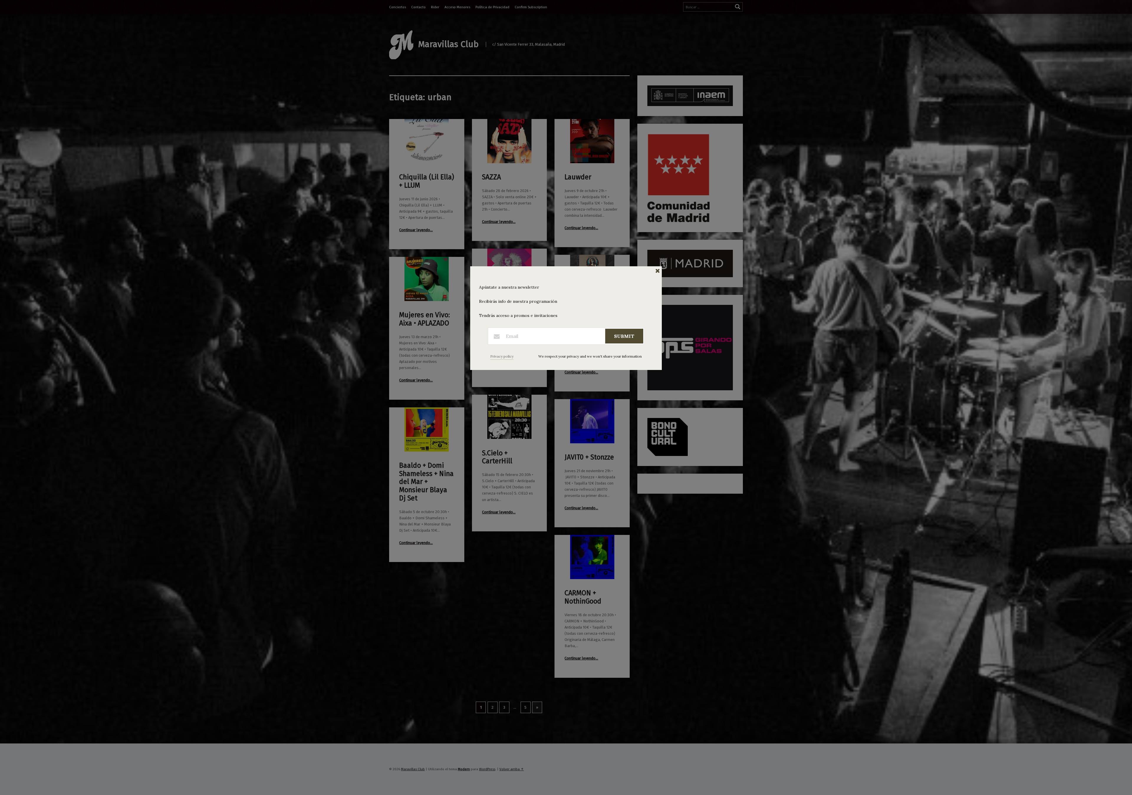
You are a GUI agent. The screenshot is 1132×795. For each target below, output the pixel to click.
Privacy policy (502, 356)
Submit (624, 336)
